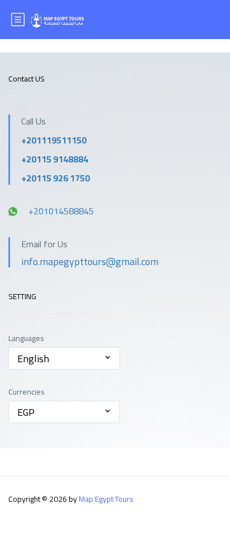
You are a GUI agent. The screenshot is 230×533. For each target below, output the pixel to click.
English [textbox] (33, 358)
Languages (26, 338)
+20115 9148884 (54, 159)
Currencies (26, 392)
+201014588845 (61, 211)
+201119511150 (54, 140)
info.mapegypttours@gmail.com (90, 261)
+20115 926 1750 (55, 178)
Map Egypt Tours (106, 499)
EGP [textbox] (26, 412)
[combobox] (64, 358)
